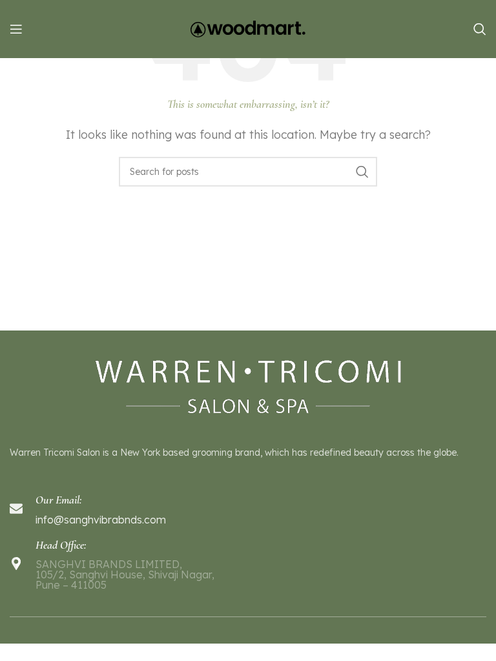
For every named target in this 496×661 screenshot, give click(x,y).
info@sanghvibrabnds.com (101, 519)
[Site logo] (248, 27)
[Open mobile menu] (16, 29)
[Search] (480, 29)
